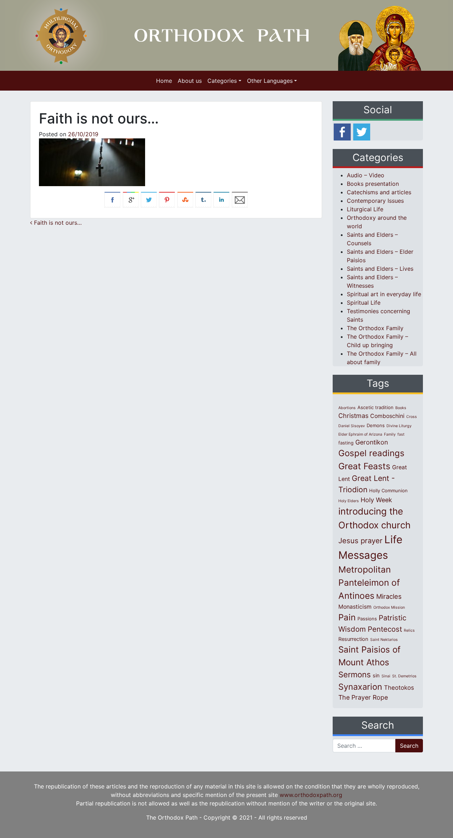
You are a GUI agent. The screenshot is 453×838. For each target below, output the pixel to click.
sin (376, 675)
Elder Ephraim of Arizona (360, 434)
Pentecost (385, 629)
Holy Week (376, 500)
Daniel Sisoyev (351, 426)
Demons (376, 425)
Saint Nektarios (384, 639)
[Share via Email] (240, 199)
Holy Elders (348, 501)
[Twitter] (361, 131)
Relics (409, 630)
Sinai (386, 676)
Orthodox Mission (389, 607)
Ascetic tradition (375, 407)
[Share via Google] (131, 199)
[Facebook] (342, 131)
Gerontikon (371, 442)
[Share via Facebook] (112, 199)
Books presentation (373, 183)
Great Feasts (364, 466)
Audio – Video (365, 175)
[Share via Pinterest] (167, 199)
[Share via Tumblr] (203, 199)
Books (400, 408)
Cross (411, 416)
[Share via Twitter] (149, 199)
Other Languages (270, 80)
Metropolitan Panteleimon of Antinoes (369, 582)
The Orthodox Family (375, 328)
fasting (346, 443)
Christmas (353, 415)
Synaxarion (360, 687)
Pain (347, 617)
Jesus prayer (360, 540)
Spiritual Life (363, 302)
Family (390, 434)
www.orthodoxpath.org (311, 794)
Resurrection (353, 639)
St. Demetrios (404, 676)
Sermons (354, 674)
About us (190, 80)
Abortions (347, 408)
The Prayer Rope (363, 697)
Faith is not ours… (57, 222)
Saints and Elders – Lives (380, 268)
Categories (222, 80)
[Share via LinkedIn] (221, 199)
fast (401, 434)
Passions (367, 618)
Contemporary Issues (375, 200)
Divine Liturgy (399, 426)
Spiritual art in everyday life (384, 294)
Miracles (389, 596)
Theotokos (399, 687)
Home (164, 80)
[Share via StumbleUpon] (185, 199)
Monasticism (355, 606)
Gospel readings (371, 453)
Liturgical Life (365, 209)
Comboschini (387, 416)
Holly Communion (388, 490)
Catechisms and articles (379, 192)
